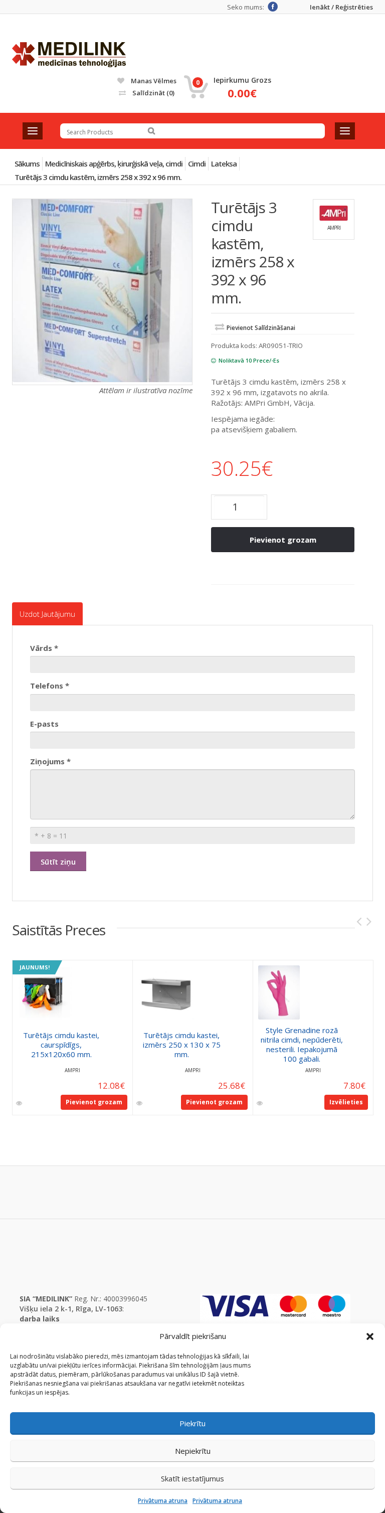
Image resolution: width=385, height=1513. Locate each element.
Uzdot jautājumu (47, 614)
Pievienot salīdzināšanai (261, 327)
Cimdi (197, 163)
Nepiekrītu (193, 1451)
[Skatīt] (20, 1103)
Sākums (27, 163)
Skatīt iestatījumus (192, 1478)
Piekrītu (192, 1423)
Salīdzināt (152, 92)
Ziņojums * (50, 761)
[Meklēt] (151, 130)
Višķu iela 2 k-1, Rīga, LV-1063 (71, 1308)
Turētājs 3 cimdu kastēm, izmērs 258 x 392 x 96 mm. (98, 177)
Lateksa (224, 163)
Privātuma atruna (162, 1500)
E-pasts (44, 724)
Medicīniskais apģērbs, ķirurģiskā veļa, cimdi (113, 163)
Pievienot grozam (283, 540)
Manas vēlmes (152, 80)
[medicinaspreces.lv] (69, 54)
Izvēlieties (346, 1102)
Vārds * (44, 648)
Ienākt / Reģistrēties (341, 7)
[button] (370, 1336)
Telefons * (49, 686)
